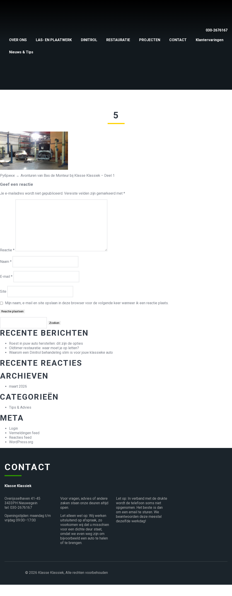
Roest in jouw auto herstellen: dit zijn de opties (46, 343)
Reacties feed (20, 437)
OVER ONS (18, 40)
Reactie (7, 250)
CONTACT (178, 40)
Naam (6, 261)
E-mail (6, 276)
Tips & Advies (20, 407)
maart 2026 (18, 386)
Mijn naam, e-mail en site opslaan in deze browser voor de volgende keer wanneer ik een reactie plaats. (87, 303)
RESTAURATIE (118, 40)
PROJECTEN (149, 40)
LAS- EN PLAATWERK (54, 40)
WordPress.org (21, 442)
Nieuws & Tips (21, 52)
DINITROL (89, 40)
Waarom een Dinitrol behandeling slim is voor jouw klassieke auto (61, 352)
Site (3, 291)
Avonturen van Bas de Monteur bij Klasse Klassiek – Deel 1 (65, 175)
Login (13, 428)
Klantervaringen (209, 40)
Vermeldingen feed (24, 433)
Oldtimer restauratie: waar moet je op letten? (44, 348)
